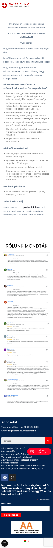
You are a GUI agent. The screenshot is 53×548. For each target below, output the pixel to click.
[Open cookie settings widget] (4, 543)
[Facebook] (4, 477)
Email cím (7, 504)
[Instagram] (12, 477)
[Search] (48, 440)
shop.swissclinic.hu (26, 430)
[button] (39, 451)
